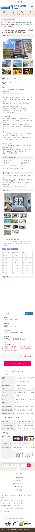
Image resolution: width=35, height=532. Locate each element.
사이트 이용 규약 (23, 518)
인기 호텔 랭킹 (18, 490)
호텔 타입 (18, 480)
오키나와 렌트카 (7, 500)
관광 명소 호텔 (18, 474)
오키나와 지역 (4, 7)
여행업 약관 (17, 521)
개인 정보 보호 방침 (11, 518)
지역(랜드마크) (18, 477)
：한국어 (17, 2)
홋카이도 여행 (6, 506)
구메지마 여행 (6, 511)
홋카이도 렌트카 (19, 500)
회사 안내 (25, 521)
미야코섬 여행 (19, 508)
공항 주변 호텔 (18, 483)
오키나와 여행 (6, 503)
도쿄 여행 (16, 506)
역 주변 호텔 (18, 486)
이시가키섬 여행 (7, 508)
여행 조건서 (9, 521)
